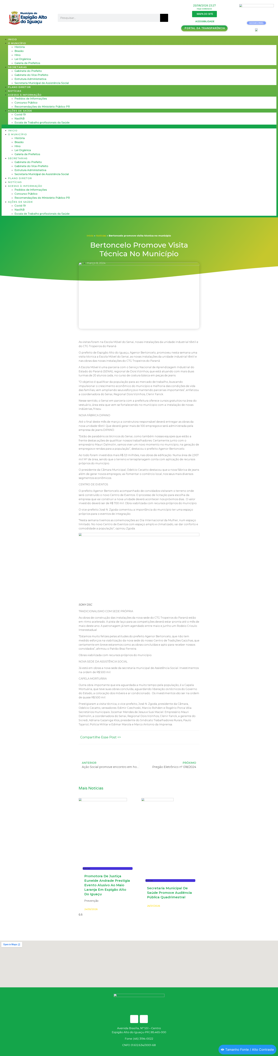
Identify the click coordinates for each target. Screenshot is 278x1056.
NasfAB (19, 118)
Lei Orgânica (22, 59)
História (19, 47)
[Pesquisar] (164, 18)
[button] (139, 126)
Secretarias (17, 67)
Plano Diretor (19, 87)
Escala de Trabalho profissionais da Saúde (42, 122)
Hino (17, 55)
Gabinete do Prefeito (28, 71)
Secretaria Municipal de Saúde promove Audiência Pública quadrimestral (169, 892)
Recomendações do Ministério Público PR (42, 106)
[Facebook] (134, 1019)
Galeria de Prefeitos (27, 63)
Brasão (19, 51)
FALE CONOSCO (204, 9)
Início (90, 235)
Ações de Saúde (20, 110)
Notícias (14, 91)
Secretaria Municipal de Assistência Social (41, 83)
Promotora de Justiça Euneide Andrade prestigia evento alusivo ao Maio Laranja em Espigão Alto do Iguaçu (107, 885)
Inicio (12, 39)
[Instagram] (144, 1019)
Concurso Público (25, 102)
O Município (17, 43)
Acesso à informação (25, 94)
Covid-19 (20, 114)
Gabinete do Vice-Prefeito (31, 75)
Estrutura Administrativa (30, 79)
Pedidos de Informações (30, 98)
